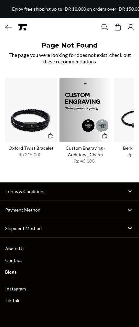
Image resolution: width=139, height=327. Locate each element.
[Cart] (117, 27)
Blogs (10, 272)
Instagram (15, 288)
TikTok (12, 300)
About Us (15, 248)
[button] (130, 27)
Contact (13, 260)
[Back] (8, 27)
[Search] (105, 27)
